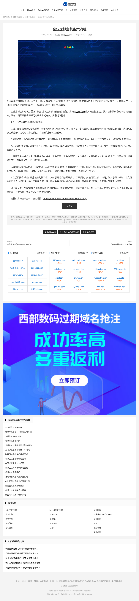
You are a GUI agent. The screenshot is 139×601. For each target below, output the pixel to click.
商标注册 (9, 528)
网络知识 (104, 10)
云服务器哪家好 (12, 553)
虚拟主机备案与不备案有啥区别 (18, 432)
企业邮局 (97, 510)
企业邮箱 (97, 519)
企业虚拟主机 (50, 232)
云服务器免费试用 (13, 548)
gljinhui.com (18, 261)
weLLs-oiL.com (78, 260)
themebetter (85, 591)
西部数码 (80, 111)
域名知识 (31, 10)
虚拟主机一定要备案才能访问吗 (18, 445)
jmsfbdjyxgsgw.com (18, 268)
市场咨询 (9, 514)
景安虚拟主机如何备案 (14, 485)
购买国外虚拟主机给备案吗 (16, 454)
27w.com (101, 287)
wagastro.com (100, 278)
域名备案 (53, 523)
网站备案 (97, 528)
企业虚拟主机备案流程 (69, 29)
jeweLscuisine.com (100, 260)
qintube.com (59, 287)
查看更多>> (42, 252)
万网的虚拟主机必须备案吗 (16, 476)
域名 (95, 523)
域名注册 (9, 523)
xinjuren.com (120, 287)
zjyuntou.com (78, 287)
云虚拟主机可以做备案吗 (15, 494)
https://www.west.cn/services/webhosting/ (65, 198)
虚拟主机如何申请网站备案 (16, 468)
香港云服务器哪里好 (14, 567)
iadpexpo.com (37, 268)
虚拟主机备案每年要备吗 (15, 459)
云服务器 (53, 514)
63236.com (37, 261)
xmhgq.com (37, 282)
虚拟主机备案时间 (12, 441)
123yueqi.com (59, 260)
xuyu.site (120, 278)
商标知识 (114, 10)
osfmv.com (18, 275)
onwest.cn (78, 278)
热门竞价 (55, 252)
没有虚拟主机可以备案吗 (121, 244)
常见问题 (83, 10)
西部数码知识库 (69, 4)
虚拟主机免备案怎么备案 (15, 490)
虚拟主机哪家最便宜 (31, 563)
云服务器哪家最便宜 (31, 567)
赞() (69, 206)
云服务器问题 (11, 510)
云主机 (52, 528)
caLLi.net (120, 260)
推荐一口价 (97, 252)
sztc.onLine (78, 269)
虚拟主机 (15, 101)
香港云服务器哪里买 (14, 563)
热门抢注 (14, 252)
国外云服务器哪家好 (14, 558)
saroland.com (37, 275)
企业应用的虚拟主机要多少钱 (17, 481)
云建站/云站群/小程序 (103, 514)
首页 (22, 10)
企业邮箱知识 (71, 10)
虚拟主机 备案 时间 (13, 436)
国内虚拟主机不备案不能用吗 (17, 450)
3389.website (120, 269)
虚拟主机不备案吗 (12, 472)
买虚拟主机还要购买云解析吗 (19, 244)
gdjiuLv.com (59, 269)
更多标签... (98, 532)
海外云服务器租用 (30, 558)
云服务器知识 (57, 10)
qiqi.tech (59, 278)
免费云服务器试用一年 (28, 553)
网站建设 (94, 10)
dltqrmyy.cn (17, 289)
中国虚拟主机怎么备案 (14, 463)
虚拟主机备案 (88, 232)
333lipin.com (37, 289)
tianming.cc (100, 269)
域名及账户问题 (56, 510)
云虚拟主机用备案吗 (13, 427)
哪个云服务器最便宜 (29, 548)
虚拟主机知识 (43, 10)
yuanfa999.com (18, 282)
